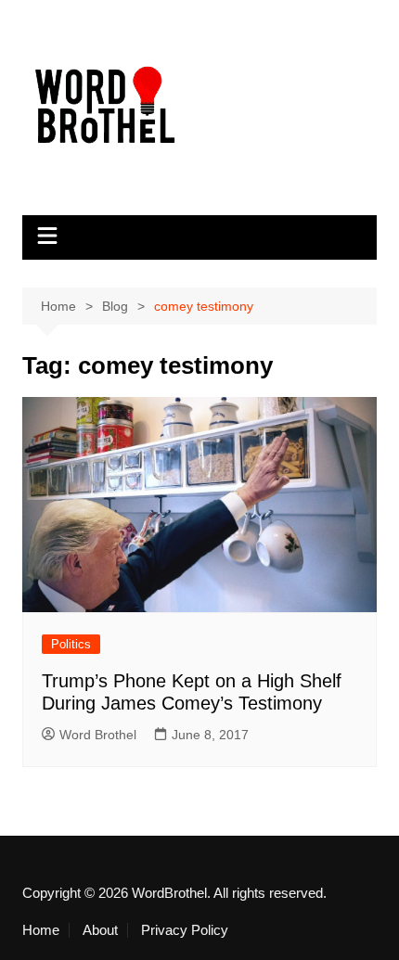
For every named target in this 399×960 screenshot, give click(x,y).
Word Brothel (97, 734)
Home (40, 930)
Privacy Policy (184, 930)
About (100, 930)
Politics (71, 644)
